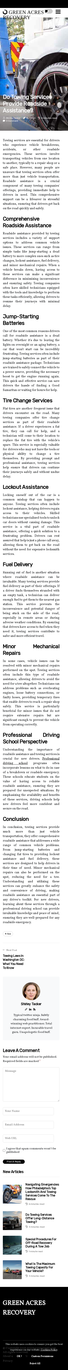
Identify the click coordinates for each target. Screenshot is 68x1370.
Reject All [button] (35, 1363)
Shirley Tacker (13, 118)
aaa (9, 933)
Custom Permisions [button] (42, 1356)
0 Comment (12, 121)
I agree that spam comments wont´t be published (31, 1150)
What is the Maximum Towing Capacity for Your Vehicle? (40, 1267)
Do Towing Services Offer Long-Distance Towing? (40, 1218)
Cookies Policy (48, 1350)
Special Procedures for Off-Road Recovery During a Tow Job (41, 1242)
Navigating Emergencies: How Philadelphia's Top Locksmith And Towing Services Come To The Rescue (42, 1192)
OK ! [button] (19, 1356)
